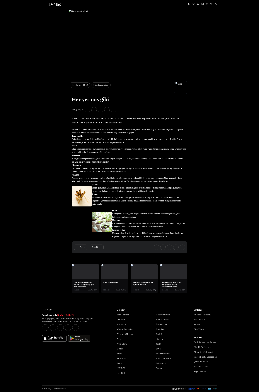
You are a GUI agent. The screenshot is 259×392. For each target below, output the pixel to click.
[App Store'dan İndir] (54, 338)
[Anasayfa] (193, 4)
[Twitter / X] (60, 327)
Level (158, 349)
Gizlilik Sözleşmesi (202, 347)
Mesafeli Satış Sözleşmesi (205, 357)
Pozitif (159, 334)
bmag (49, 389)
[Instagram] (45, 327)
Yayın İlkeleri (200, 371)
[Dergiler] (198, 4)
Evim (119, 363)
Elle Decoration (163, 353)
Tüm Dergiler (123, 315)
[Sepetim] (211, 4)
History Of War (163, 315)
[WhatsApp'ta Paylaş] (100, 109)
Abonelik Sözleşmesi (203, 352)
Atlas (119, 339)
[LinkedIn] (68, 327)
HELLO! (121, 368)
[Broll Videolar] (207, 4)
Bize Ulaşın (199, 329)
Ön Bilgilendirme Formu (205, 342)
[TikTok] (75, 327)
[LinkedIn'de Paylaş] (107, 109)
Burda (119, 353)
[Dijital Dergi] (202, 4)
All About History (125, 334)
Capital (159, 368)
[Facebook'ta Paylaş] (87, 109)
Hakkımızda (199, 319)
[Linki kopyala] (113, 109)
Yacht (158, 344)
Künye (197, 324)
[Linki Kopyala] (182, 247)
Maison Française (124, 329)
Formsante (121, 324)
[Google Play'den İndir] (79, 338)
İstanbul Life (161, 324)
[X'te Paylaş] (94, 109)
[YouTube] (53, 327)
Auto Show (122, 344)
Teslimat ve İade (201, 366)
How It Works (162, 319)
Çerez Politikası (201, 362)
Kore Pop (160, 329)
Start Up (159, 339)
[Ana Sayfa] (48, 309)
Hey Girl (121, 373)
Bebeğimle (161, 363)
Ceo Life (121, 319)
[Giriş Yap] (216, 4)
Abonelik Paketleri (202, 315)
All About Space (163, 358)
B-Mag (120, 349)
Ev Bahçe (121, 358)
